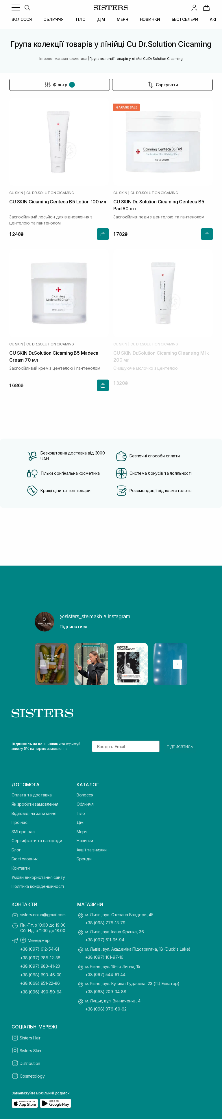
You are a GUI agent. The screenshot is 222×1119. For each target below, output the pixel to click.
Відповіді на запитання (34, 813)
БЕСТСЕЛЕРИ (185, 19)
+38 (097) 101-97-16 (104, 957)
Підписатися (73, 627)
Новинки (85, 840)
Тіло (81, 813)
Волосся (85, 794)
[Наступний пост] (177, 664)
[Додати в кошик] (103, 234)
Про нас (19, 822)
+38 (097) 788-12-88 (40, 957)
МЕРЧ (122, 19)
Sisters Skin (30, 1050)
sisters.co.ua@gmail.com (43, 914)
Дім (80, 822)
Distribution (30, 1063)
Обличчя (85, 804)
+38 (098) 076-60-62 (106, 1008)
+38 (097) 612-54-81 (39, 949)
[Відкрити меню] (16, 7)
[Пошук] (27, 7)
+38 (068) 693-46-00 (41, 974)
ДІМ (101, 19)
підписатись (180, 746)
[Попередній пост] (44, 664)
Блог (16, 849)
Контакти (21, 868)
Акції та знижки (92, 849)
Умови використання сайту (38, 877)
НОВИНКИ (150, 19)
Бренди (84, 858)
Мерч (82, 831)
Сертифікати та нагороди (37, 840)
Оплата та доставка (31, 794)
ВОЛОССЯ (22, 19)
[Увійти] (194, 7)
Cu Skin (16, 193)
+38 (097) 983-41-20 (40, 966)
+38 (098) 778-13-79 (105, 922)
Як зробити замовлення (35, 804)
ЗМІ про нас (23, 831)
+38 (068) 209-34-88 (105, 991)
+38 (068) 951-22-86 (40, 983)
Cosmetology (32, 1076)
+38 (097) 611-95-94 (104, 939)
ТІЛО (80, 19)
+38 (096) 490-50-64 (41, 991)
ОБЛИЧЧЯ (53, 19)
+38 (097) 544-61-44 (105, 974)
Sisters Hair (30, 1037)
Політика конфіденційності (38, 886)
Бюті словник (25, 858)
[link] (206, 7)
